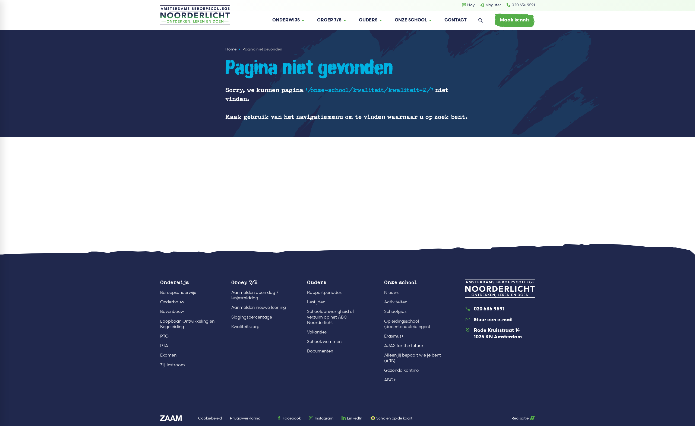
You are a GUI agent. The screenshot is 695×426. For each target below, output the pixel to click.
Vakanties (317, 332)
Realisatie (520, 418)
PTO (164, 336)
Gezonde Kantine (401, 370)
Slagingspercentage (251, 317)
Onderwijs (174, 282)
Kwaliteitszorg (245, 326)
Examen (168, 355)
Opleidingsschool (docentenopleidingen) (407, 324)
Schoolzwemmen (324, 341)
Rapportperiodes (324, 292)
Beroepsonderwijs (178, 292)
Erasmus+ (394, 336)
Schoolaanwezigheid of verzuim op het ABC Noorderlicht (330, 317)
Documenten (320, 351)
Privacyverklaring (245, 418)
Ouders (316, 282)
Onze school (400, 282)
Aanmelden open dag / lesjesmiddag (255, 295)
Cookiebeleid (210, 418)
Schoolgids (395, 311)
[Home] (195, 14)
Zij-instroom (172, 364)
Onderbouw (172, 301)
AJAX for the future (403, 345)
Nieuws (391, 292)
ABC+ (390, 379)
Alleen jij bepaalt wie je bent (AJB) (412, 357)
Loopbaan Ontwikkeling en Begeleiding (187, 324)
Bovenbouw (172, 311)
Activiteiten (395, 301)
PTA (164, 345)
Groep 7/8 (244, 282)
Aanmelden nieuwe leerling (258, 307)
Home (230, 49)
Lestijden (316, 301)
